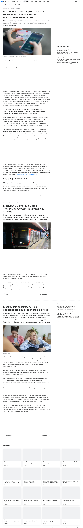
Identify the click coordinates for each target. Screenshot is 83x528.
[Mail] (2, 1)
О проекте (32, 527)
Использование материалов (64, 527)
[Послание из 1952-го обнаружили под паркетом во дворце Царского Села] (12, 477)
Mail (2, 527)
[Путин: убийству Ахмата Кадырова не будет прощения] (71, 496)
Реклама (10, 527)
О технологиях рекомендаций (40, 527)
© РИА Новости (14, 303)
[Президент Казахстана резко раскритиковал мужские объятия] (32, 496)
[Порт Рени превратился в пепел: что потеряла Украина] (32, 458)
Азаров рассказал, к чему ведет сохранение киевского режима (67, 313)
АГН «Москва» (12, 202)
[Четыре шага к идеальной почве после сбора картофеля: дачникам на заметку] (51, 516)
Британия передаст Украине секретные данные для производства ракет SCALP (68, 63)
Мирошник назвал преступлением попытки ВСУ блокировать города (68, 49)
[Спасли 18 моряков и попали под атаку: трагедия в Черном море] (12, 516)
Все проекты (15, 527)
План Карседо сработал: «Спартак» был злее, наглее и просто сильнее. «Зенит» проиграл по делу (68, 317)
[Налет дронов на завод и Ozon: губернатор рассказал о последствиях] (12, 496)
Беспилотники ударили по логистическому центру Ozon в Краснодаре (67, 53)
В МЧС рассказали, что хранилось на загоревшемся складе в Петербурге (66, 310)
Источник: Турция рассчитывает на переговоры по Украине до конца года (68, 60)
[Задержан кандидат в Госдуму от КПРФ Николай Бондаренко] (12, 458)
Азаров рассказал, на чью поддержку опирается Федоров (66, 56)
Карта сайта (78, 527)
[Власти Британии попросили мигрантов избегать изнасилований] (51, 496)
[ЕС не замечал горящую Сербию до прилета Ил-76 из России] (71, 458)
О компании (6, 527)
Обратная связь (73, 527)
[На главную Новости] (6, 1)
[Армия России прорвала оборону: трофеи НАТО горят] (51, 458)
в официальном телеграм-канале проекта (27, 174)
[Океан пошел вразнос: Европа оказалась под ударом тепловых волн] (51, 477)
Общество (18, 8)
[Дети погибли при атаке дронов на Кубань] (71, 477)
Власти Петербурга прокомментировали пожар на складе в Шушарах (66, 307)
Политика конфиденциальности (52, 527)
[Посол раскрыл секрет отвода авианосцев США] (71, 516)
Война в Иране (8, 4)
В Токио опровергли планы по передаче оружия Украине (68, 320)
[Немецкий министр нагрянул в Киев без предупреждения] (32, 516)
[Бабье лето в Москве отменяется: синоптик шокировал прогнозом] (32, 477)
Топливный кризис (23, 4)
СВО (15, 4)
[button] (27, 41)
